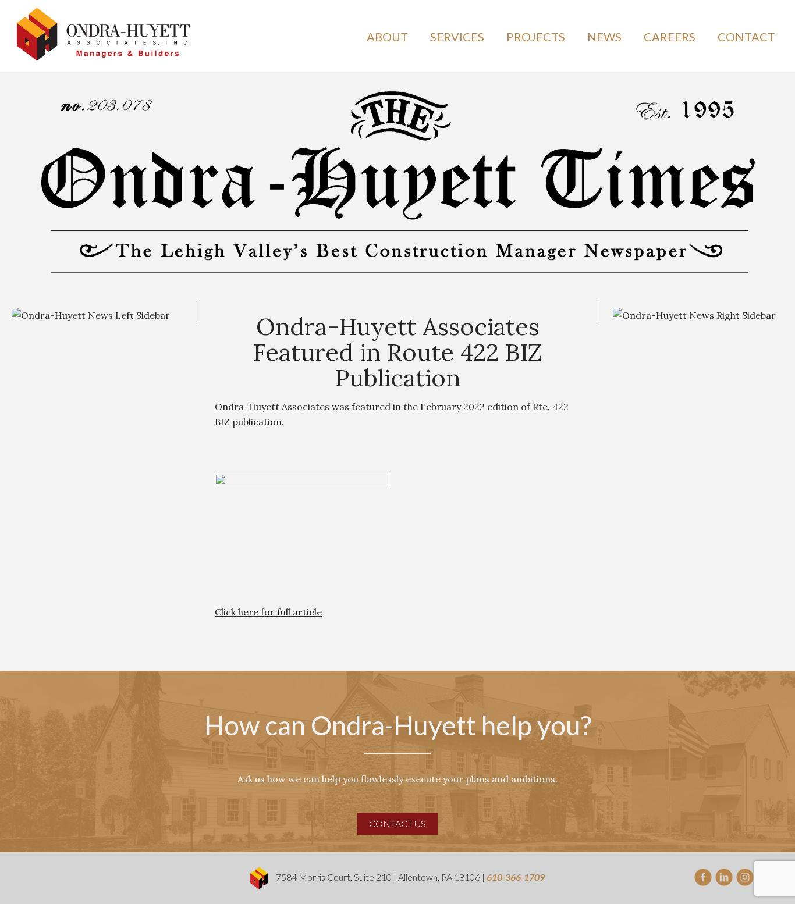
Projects (535, 37)
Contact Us (397, 823)
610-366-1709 (516, 876)
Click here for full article (268, 612)
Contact (746, 37)
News (604, 37)
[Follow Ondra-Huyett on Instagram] (745, 875)
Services (457, 37)
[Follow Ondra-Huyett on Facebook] (703, 875)
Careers (669, 37)
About (387, 37)
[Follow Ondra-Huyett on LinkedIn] (724, 875)
